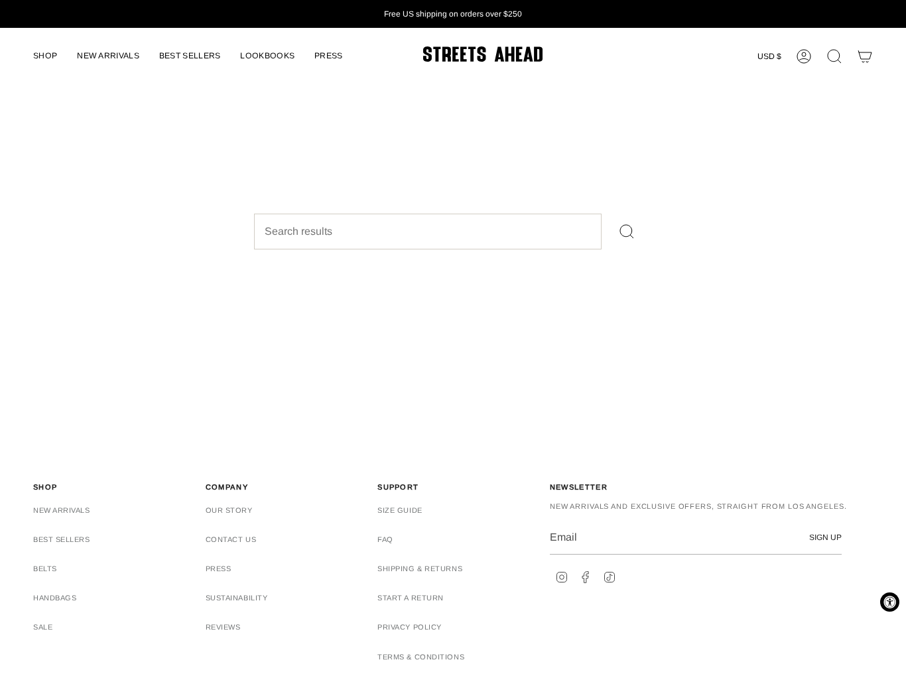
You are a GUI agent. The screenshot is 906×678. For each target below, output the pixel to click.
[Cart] (865, 56)
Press (218, 569)
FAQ (385, 539)
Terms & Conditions (420, 657)
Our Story (229, 510)
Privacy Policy (409, 627)
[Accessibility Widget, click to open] (889, 602)
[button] (45, 56)
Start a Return (410, 598)
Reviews (223, 627)
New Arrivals (61, 510)
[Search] (627, 231)
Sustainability (237, 598)
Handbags (54, 598)
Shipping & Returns (419, 569)
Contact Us (231, 539)
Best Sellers (61, 539)
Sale (42, 627)
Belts (45, 569)
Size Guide (399, 510)
